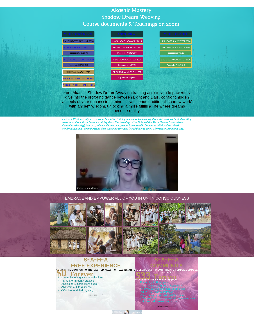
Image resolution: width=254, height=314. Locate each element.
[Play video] (127, 162)
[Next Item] (206, 228)
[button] (78, 41)
